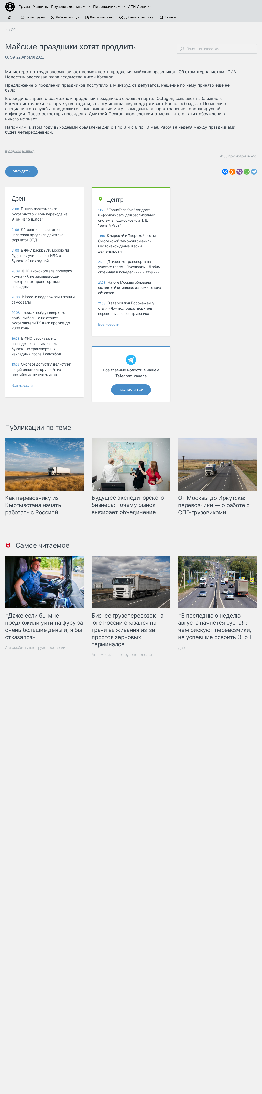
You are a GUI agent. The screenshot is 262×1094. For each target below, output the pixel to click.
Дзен (182, 647)
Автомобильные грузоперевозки (35, 647)
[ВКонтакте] (225, 172)
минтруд (28, 151)
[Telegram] (254, 172)
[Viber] (239, 172)
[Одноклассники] (232, 172)
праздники (13, 151)
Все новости (22, 385)
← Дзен (11, 29)
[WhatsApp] (247, 172)
